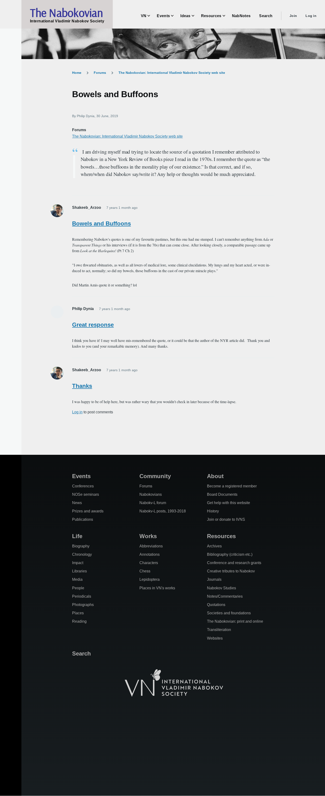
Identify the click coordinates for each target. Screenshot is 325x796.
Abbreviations (151, 546)
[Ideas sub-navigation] (196, 16)
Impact (77, 563)
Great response (93, 324)
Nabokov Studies (221, 588)
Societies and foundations (229, 613)
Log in (310, 16)
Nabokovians (150, 494)
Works (148, 536)
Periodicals (81, 596)
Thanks (82, 386)
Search (81, 653)
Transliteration (219, 630)
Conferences (83, 486)
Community (155, 476)
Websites (215, 638)
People (78, 588)
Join (293, 16)
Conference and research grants (234, 563)
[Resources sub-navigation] (227, 16)
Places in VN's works (157, 588)
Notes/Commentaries (225, 596)
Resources (221, 536)
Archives (214, 546)
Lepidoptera (149, 579)
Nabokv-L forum (152, 503)
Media (77, 579)
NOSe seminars (85, 494)
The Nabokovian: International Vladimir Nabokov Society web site (171, 73)
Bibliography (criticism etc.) (229, 554)
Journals (214, 579)
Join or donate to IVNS (226, 519)
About (215, 476)
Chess (144, 571)
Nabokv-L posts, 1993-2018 (162, 511)
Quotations (216, 605)
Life (77, 536)
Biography (80, 546)
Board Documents (222, 494)
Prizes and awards (87, 511)
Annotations (149, 554)
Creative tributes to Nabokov (231, 571)
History (213, 511)
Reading (79, 621)
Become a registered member (232, 486)
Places (78, 613)
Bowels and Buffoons (101, 223)
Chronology (82, 554)
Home (76, 73)
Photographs (83, 605)
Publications (82, 519)
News (77, 503)
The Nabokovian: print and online (235, 621)
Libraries (79, 571)
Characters (148, 563)
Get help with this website (228, 503)
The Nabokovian (66, 12)
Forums (100, 73)
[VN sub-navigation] (151, 16)
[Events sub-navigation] (175, 16)
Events (81, 476)
